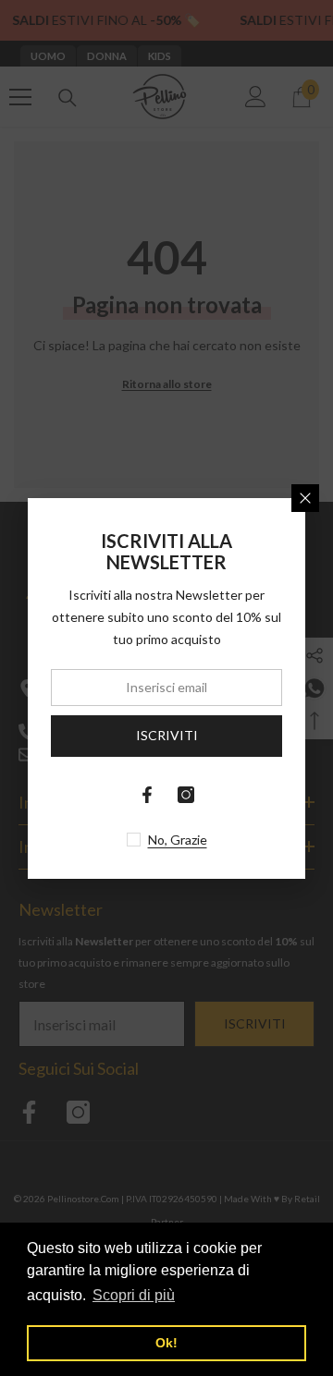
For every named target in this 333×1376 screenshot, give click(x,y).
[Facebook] (147, 794)
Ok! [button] (166, 1342)
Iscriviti (167, 735)
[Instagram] (185, 794)
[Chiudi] (305, 498)
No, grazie (177, 839)
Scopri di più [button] (133, 1295)
